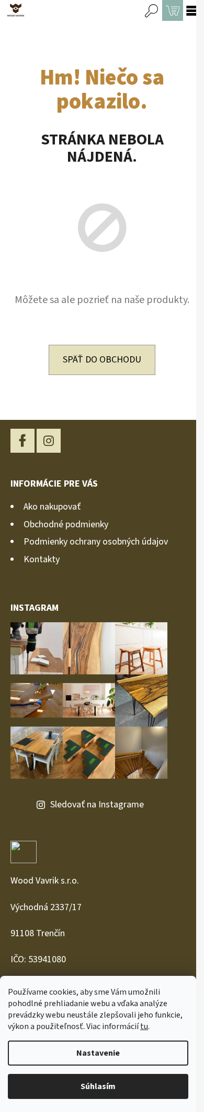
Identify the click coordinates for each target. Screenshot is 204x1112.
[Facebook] (22, 441)
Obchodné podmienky (66, 524)
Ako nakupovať (52, 506)
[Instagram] (49, 441)
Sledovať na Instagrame (97, 804)
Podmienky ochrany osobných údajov (96, 541)
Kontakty (42, 559)
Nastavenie (98, 1053)
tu (144, 1026)
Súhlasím (98, 1086)
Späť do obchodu (102, 359)
